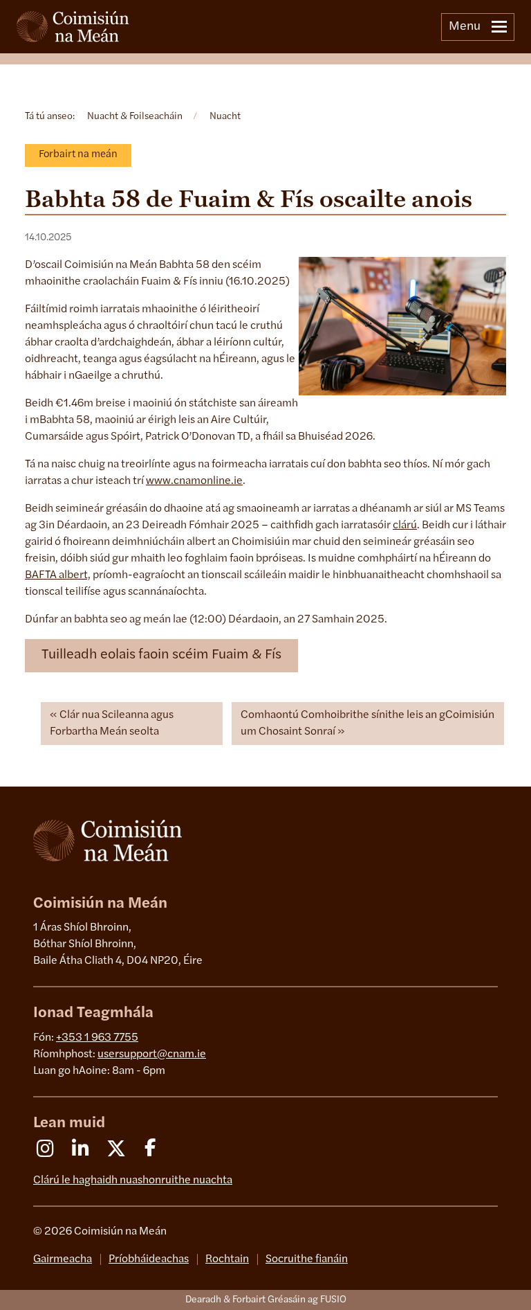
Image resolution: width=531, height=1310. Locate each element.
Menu (465, 27)
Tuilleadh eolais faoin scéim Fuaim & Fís (161, 655)
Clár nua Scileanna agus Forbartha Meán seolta (112, 723)
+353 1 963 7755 (97, 1037)
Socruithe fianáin (307, 1259)
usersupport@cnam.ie (151, 1054)
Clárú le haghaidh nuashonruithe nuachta (132, 1180)
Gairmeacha (62, 1259)
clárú (405, 525)
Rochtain (227, 1259)
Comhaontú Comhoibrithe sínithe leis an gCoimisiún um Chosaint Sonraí (367, 723)
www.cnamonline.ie (194, 481)
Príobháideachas (149, 1259)
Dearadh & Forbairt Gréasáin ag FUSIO (265, 1300)
